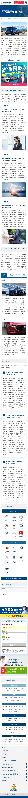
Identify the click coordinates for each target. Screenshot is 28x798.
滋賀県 (5, 718)
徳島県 (10, 730)
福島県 (18, 691)
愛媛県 (21, 730)
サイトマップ (5, 757)
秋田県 (7, 691)
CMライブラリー (6, 750)
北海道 (5, 688)
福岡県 (5, 739)
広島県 (21, 727)
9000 (17, 601)
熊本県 (21, 739)
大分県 (4, 741)
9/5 (17, 598)
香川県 (15, 730)
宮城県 (21, 688)
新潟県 (5, 707)
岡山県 (15, 727)
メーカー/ (9, 624)
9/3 (4, 598)
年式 (7, 631)
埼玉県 (21, 698)
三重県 (15, 711)
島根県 (10, 727)
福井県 (21, 707)
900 (5, 601)
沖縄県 (21, 741)
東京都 (12, 700)
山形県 (13, 691)
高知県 (13, 732)
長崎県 (15, 739)
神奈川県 (18, 700)
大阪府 (15, 718)
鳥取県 (5, 727)
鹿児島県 (15, 741)
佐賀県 (10, 739)
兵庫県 (21, 718)
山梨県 (5, 709)
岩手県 (15, 688)
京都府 (10, 718)
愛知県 (10, 711)
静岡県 (21, 709)
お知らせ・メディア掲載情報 (9, 760)
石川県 (15, 707)
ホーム (3, 747)
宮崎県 (9, 741)
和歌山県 (15, 720)
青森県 (10, 688)
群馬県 (15, 698)
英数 (3, 589)
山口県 (5, 730)
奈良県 (9, 720)
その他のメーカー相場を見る (13, 578)
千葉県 (7, 700)
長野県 (10, 709)
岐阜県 (15, 709)
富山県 (10, 707)
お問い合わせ (5, 754)
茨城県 (5, 698)
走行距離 (8, 637)
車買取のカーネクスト (16, 794)
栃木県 (10, 698)
